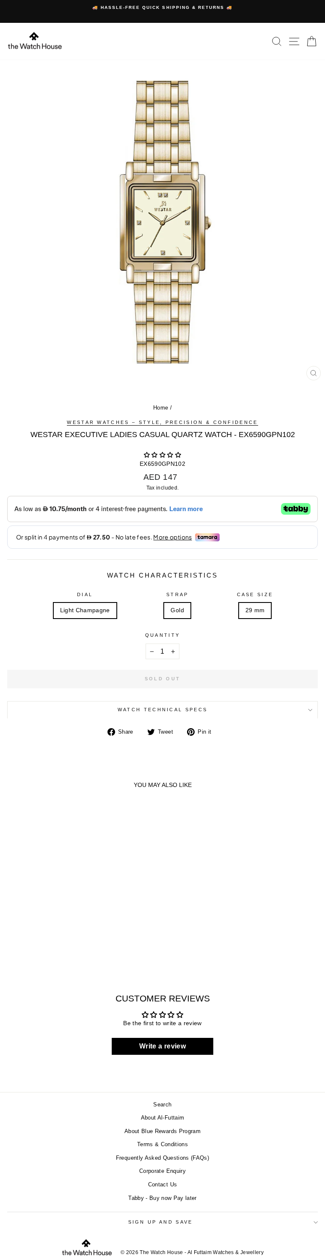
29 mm (255, 610)
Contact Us (162, 1184)
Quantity (162, 635)
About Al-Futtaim (163, 1117)
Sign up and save (160, 1221)
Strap (177, 594)
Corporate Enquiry (162, 1171)
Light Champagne (85, 610)
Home (160, 407)
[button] (162, 455)
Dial (85, 594)
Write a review (162, 1046)
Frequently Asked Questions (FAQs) (162, 1158)
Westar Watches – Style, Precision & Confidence (162, 422)
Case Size (255, 594)
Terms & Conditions (162, 1144)
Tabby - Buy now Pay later (162, 1198)
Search (162, 1104)
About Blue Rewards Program (162, 1131)
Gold (177, 610)
